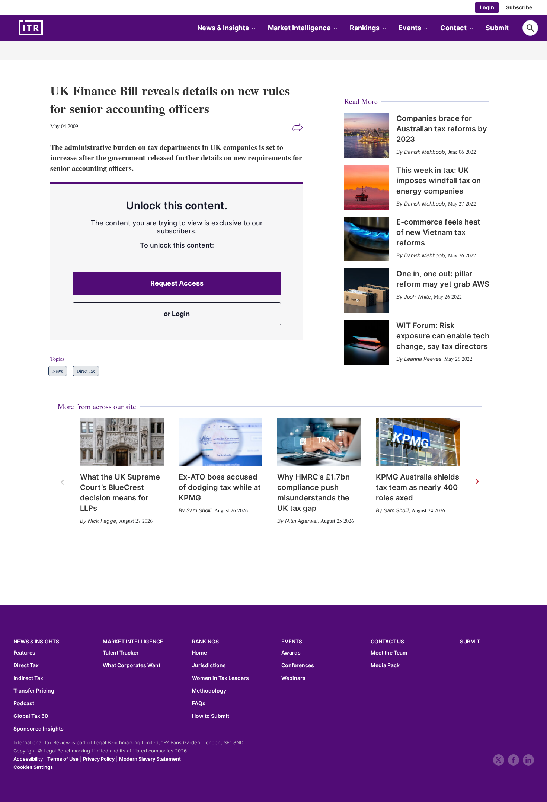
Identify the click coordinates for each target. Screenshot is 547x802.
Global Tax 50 (30, 716)
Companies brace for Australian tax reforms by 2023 (441, 129)
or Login (177, 314)
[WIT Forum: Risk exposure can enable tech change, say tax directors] (366, 342)
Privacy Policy (99, 759)
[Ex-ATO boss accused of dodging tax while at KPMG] (220, 442)
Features (24, 652)
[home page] (48, 27)
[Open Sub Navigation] (253, 28)
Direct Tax (86, 371)
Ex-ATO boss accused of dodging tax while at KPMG (220, 487)
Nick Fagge (102, 521)
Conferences (297, 665)
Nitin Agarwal (301, 521)
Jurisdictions (209, 665)
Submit (497, 28)
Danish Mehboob (424, 152)
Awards (291, 652)
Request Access (177, 283)
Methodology (209, 690)
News (57, 371)
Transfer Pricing (33, 690)
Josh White (417, 296)
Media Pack (385, 665)
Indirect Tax (28, 678)
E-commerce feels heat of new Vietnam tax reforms (438, 232)
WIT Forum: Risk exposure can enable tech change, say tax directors (442, 336)
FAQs (198, 703)
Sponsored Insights (38, 728)
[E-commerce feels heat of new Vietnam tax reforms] (366, 239)
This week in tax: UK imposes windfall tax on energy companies (438, 180)
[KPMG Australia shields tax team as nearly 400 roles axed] (418, 442)
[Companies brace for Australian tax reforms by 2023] (366, 135)
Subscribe (519, 7)
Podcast (23, 703)
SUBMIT (470, 641)
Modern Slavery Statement (150, 759)
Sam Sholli (198, 510)
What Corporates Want (131, 665)
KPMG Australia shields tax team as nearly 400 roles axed (417, 487)
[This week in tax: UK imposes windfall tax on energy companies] (366, 187)
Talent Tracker (121, 652)
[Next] (476, 481)
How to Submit (210, 716)
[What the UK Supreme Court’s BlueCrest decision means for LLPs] (122, 442)
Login (487, 7)
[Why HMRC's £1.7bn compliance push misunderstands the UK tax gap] (319, 442)
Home (199, 652)
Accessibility (28, 759)
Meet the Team (389, 652)
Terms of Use (63, 759)
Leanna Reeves (422, 359)
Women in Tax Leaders (220, 678)
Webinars (293, 678)
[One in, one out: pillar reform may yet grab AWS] (366, 290)
